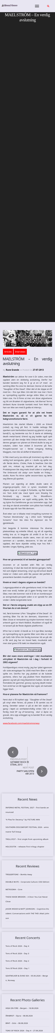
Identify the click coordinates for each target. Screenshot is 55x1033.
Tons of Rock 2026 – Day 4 (17, 946)
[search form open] (48, 6)
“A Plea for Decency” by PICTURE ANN (23, 819)
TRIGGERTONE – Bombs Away (19, 874)
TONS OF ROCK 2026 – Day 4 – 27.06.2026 (24, 1030)
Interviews (20, 351)
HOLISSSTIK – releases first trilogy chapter (25, 846)
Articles (8, 351)
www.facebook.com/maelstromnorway (21, 723)
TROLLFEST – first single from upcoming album (27, 839)
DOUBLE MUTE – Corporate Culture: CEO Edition (27, 882)
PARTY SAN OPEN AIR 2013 (25, 772)
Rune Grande (12, 369)
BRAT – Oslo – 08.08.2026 (17, 1023)
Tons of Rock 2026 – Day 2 (17, 961)
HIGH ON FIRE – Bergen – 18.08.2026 (22, 1008)
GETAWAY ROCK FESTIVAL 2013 (19, 763)
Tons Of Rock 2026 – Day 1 (17, 968)
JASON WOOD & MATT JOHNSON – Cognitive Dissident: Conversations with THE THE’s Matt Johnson (27, 913)
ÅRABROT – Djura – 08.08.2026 (19, 1015)
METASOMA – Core (14, 889)
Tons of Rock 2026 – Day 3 (17, 953)
